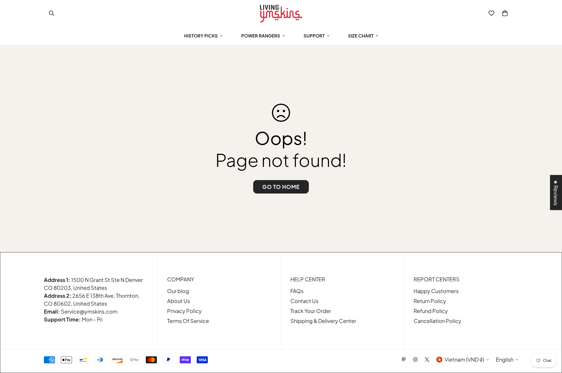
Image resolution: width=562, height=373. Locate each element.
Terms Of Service (188, 320)
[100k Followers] (415, 359)
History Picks (201, 35)
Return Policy (430, 300)
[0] (505, 13)
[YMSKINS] (281, 13)
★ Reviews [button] (556, 193)
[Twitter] (427, 359)
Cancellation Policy (437, 320)
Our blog (178, 291)
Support (314, 35)
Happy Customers (436, 291)
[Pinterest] (403, 359)
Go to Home (281, 186)
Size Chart (360, 35)
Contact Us (304, 300)
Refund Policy (431, 310)
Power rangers (260, 35)
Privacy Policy (184, 310)
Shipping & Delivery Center (323, 320)
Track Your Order (310, 310)
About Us (178, 300)
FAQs (297, 291)
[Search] (51, 13)
